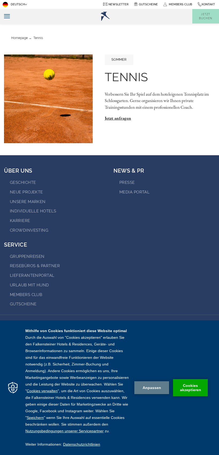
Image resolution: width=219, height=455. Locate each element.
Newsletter (118, 4)
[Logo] (105, 16)
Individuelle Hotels (33, 211)
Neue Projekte (26, 192)
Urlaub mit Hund (29, 285)
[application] (109, 387)
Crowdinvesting (29, 230)
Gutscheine (148, 4)
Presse (127, 182)
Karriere (20, 220)
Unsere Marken (28, 201)
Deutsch (18, 4)
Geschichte (23, 182)
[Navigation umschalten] (5, 16)
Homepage (19, 38)
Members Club (26, 294)
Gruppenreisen (27, 256)
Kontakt (208, 4)
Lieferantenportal (32, 275)
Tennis (38, 38)
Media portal (134, 192)
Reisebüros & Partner (35, 265)
